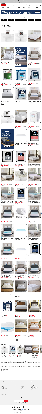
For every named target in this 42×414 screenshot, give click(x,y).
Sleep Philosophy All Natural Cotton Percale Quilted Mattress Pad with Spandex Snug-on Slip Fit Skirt (21, 294)
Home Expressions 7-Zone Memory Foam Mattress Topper (20, 183)
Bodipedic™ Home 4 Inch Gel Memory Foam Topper (34, 220)
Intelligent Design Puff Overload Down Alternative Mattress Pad (33, 334)
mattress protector (27, 366)
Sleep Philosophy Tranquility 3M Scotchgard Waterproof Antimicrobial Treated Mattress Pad (7, 62)
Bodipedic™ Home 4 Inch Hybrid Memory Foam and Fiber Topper (34, 62)
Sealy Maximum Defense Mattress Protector (7, 164)
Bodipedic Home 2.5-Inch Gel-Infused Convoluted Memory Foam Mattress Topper (34, 202)
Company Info (33, 385)
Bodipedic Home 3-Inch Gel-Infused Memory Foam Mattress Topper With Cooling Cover (7, 183)
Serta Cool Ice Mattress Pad (18, 101)
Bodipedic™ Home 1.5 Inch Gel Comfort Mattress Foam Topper (20, 276)
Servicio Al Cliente (3, 394)
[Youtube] (19, 407)
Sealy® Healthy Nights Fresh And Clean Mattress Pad (6, 83)
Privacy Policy (14, 409)
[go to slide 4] (21, 2)
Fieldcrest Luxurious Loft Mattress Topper (34, 44)
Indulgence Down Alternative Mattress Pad (34, 294)
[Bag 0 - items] (40, 5)
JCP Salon (22, 386)
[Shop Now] (21, 57)
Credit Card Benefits (13, 385)
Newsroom (32, 386)
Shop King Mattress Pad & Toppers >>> (5, 369)
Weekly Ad (22, 385)
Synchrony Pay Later (3, 389)
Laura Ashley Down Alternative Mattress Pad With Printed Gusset (34, 125)
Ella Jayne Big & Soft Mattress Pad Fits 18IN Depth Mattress (21, 314)
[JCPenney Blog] (21, 407)
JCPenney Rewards (3, 385)
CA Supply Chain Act (26, 409)
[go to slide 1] (19, 2)
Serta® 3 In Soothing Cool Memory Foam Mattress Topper (6, 334)
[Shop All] (7, 139)
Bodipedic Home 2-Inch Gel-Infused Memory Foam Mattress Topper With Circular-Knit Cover (34, 165)
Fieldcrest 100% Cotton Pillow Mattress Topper (20, 125)
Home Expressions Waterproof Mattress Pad (21, 44)
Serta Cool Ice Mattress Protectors (33, 82)
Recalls (2, 390)
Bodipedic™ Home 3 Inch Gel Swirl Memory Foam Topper (7, 257)
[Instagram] (14, 407)
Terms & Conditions (15, 412)
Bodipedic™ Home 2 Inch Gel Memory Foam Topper (34, 276)
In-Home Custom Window (24, 390)
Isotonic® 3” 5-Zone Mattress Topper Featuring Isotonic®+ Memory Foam (6, 294)
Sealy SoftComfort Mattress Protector (20, 164)
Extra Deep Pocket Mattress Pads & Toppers (10, 378)
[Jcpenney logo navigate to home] (3, 5)
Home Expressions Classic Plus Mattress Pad (7, 44)
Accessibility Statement (21, 410)
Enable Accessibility (2, 3)
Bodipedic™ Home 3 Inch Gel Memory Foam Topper (7, 220)
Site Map (32, 390)
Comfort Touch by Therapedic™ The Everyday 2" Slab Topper (21, 144)
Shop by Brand (33, 389)
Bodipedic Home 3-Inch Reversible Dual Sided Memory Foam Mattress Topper (34, 239)
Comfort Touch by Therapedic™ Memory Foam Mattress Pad (20, 83)
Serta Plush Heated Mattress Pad (5, 101)
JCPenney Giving (33, 388)
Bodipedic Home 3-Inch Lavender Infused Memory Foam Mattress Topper (34, 183)
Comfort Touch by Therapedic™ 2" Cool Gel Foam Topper (21, 257)
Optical (22, 388)
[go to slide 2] (21, 80)
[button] (21, 57)
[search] (26, 5)
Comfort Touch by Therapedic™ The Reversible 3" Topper (20, 239)
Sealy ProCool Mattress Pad (18, 201)
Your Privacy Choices (19, 409)
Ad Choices (20, 412)
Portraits (22, 387)
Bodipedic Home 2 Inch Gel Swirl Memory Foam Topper (7, 239)
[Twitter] (13, 407)
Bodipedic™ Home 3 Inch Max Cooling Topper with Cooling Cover (34, 102)
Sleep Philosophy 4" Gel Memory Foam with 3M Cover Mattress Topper (34, 314)
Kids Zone (22, 389)
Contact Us (2, 386)
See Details (21, 403)
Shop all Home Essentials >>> (4, 370)
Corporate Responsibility (34, 387)
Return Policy (2, 387)
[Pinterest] (18, 407)
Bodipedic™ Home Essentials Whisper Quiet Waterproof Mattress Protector (7, 276)
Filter (11, 23)
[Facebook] (16, 407)
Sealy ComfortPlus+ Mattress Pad (32, 143)
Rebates (2, 393)
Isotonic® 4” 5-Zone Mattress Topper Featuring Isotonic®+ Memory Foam (20, 334)
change (11, 26)
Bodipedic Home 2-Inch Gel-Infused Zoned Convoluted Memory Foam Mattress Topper (7, 202)
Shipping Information (4, 388)
